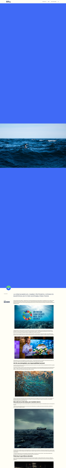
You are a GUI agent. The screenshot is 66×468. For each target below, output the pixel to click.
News (48, 1)
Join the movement (53, 1)
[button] (4, 302)
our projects (44, 1)
